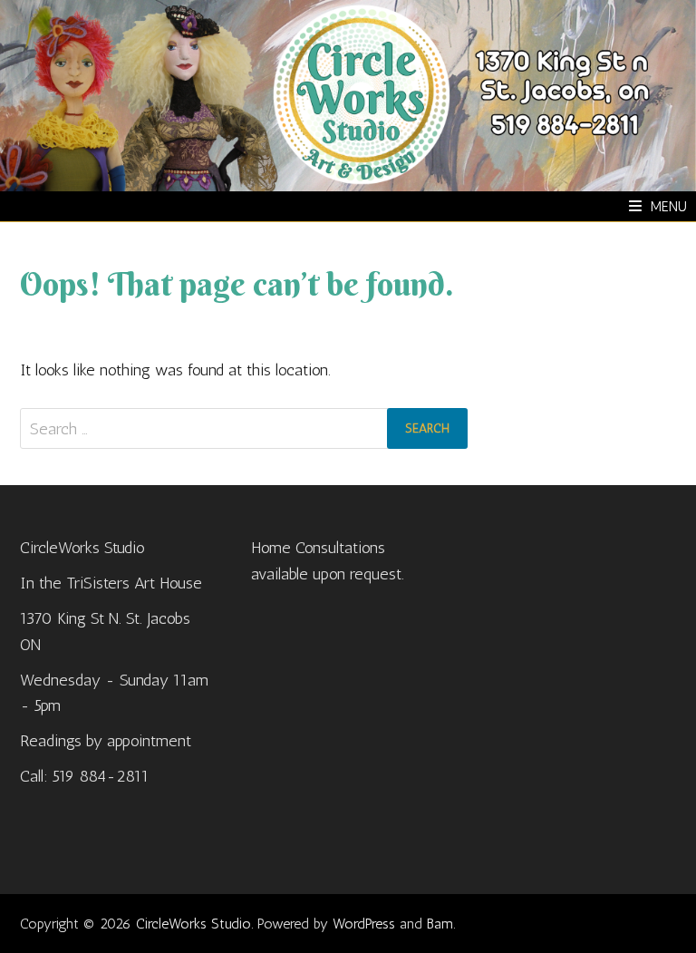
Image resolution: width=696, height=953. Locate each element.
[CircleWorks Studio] (348, 94)
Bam (440, 923)
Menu (669, 206)
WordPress (364, 923)
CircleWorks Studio (193, 923)
